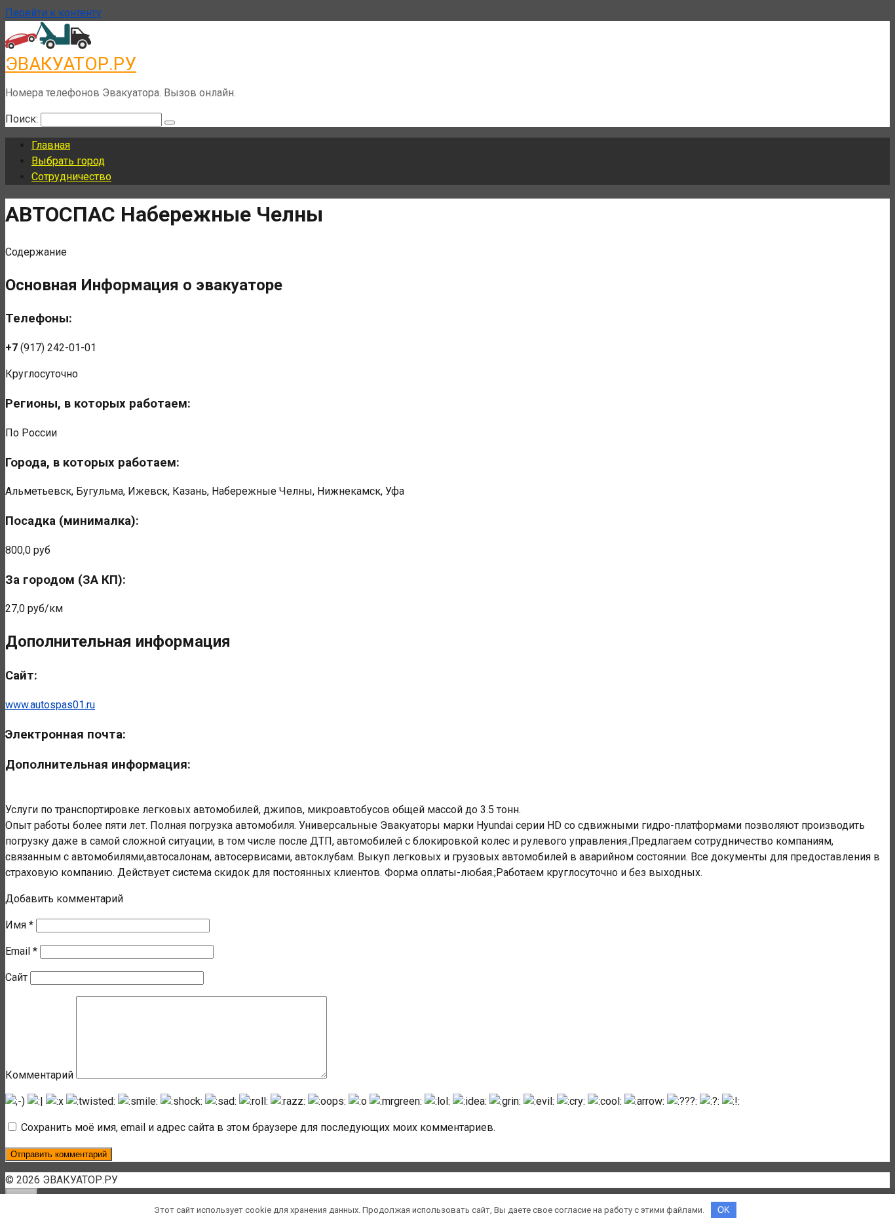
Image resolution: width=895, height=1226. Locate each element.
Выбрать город (68, 161)
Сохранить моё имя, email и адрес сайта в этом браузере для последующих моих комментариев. (258, 1127)
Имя (19, 925)
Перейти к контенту (53, 13)
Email (21, 951)
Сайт (16, 977)
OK (723, 1210)
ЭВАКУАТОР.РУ (70, 64)
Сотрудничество (71, 176)
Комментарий (39, 1075)
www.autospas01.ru (50, 705)
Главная (50, 145)
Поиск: (23, 119)
